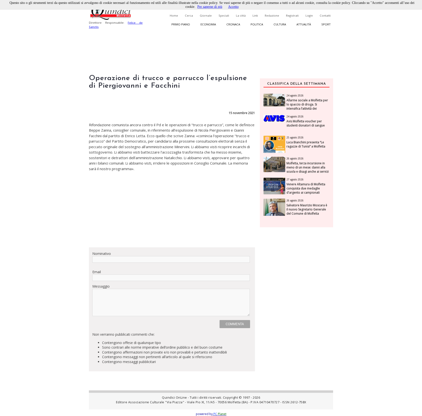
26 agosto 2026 (295, 158)
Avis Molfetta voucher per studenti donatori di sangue (305, 123)
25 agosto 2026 (295, 137)
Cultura (280, 24)
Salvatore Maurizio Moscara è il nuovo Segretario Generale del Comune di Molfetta (306, 209)
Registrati (292, 15)
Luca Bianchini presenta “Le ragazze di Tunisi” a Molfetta (305, 144)
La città (241, 15)
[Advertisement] (172, 209)
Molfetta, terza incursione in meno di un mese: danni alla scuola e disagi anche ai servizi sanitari (307, 169)
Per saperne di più (209, 7)
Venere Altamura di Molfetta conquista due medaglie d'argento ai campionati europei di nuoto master (305, 190)
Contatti (325, 15)
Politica (257, 24)
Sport (326, 24)
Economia (208, 24)
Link (255, 15)
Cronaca (233, 24)
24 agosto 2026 (295, 95)
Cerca (189, 15)
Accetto (233, 7)
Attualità (303, 24)
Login (309, 15)
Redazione (272, 15)
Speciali (224, 15)
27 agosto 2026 (295, 179)
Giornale (206, 15)
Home (174, 15)
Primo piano (180, 24)
